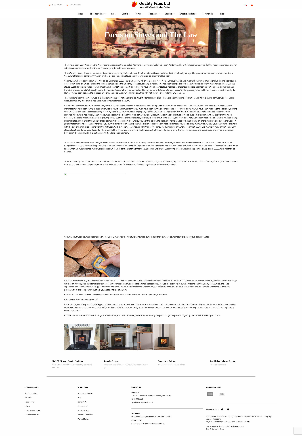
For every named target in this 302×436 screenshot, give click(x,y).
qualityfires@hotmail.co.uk (142, 402)
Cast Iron (168, 14)
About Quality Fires (85, 393)
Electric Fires (30, 402)
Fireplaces (153, 14)
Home (80, 14)
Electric (125, 14)
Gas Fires (28, 397)
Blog (222, 14)
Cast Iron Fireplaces (32, 410)
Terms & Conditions (86, 415)
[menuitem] (55, 5)
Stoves (138, 14)
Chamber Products (187, 14)
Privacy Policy (83, 410)
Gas (112, 14)
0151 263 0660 (75, 5)
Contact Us (82, 402)
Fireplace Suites (97, 14)
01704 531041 (57, 5)
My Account (82, 406)
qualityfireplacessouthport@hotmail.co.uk (147, 423)
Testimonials (207, 14)
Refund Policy (83, 419)
